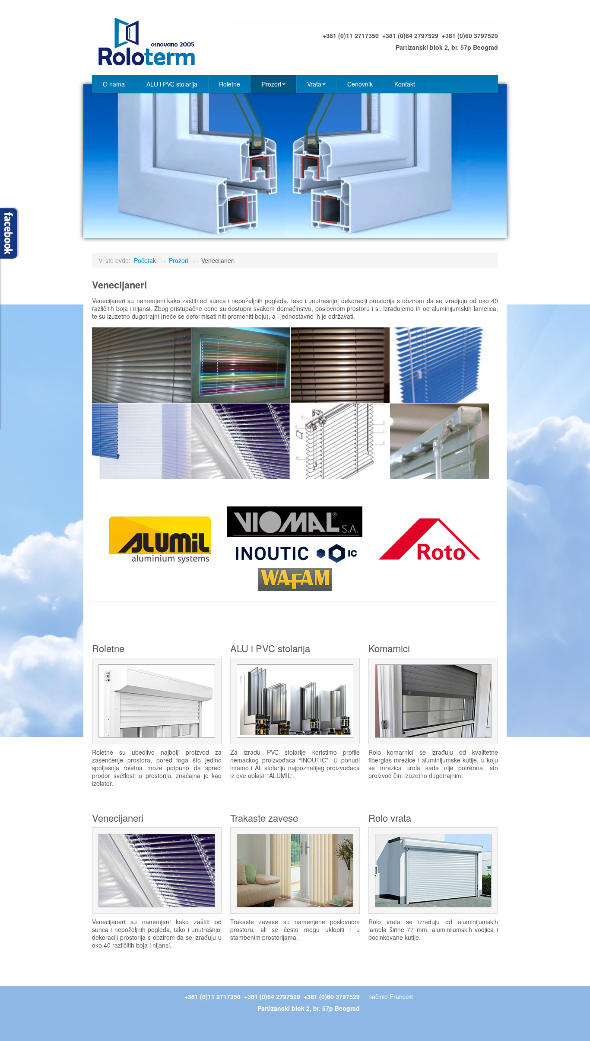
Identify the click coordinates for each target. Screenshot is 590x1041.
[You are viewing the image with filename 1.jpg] (141, 365)
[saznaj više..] (433, 700)
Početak (145, 260)
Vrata (314, 84)
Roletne (229, 84)
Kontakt (404, 84)
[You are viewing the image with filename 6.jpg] (240, 441)
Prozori (271, 84)
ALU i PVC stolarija (171, 84)
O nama (114, 84)
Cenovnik (360, 84)
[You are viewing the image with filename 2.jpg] (240, 365)
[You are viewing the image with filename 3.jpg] (340, 365)
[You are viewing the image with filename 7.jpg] (340, 441)
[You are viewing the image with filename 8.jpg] (439, 441)
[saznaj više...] (157, 700)
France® (401, 996)
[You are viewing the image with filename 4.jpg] (439, 365)
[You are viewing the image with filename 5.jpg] (141, 441)
